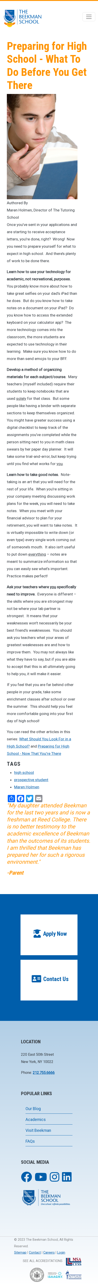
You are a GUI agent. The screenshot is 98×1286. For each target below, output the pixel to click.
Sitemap (20, 1253)
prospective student (31, 779)
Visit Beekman (38, 1130)
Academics (36, 1119)
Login (61, 1253)
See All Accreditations (42, 1261)
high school (24, 772)
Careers (49, 1253)
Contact (35, 1253)
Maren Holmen (26, 787)
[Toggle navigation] (89, 16)
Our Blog (33, 1108)
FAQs (30, 1141)
